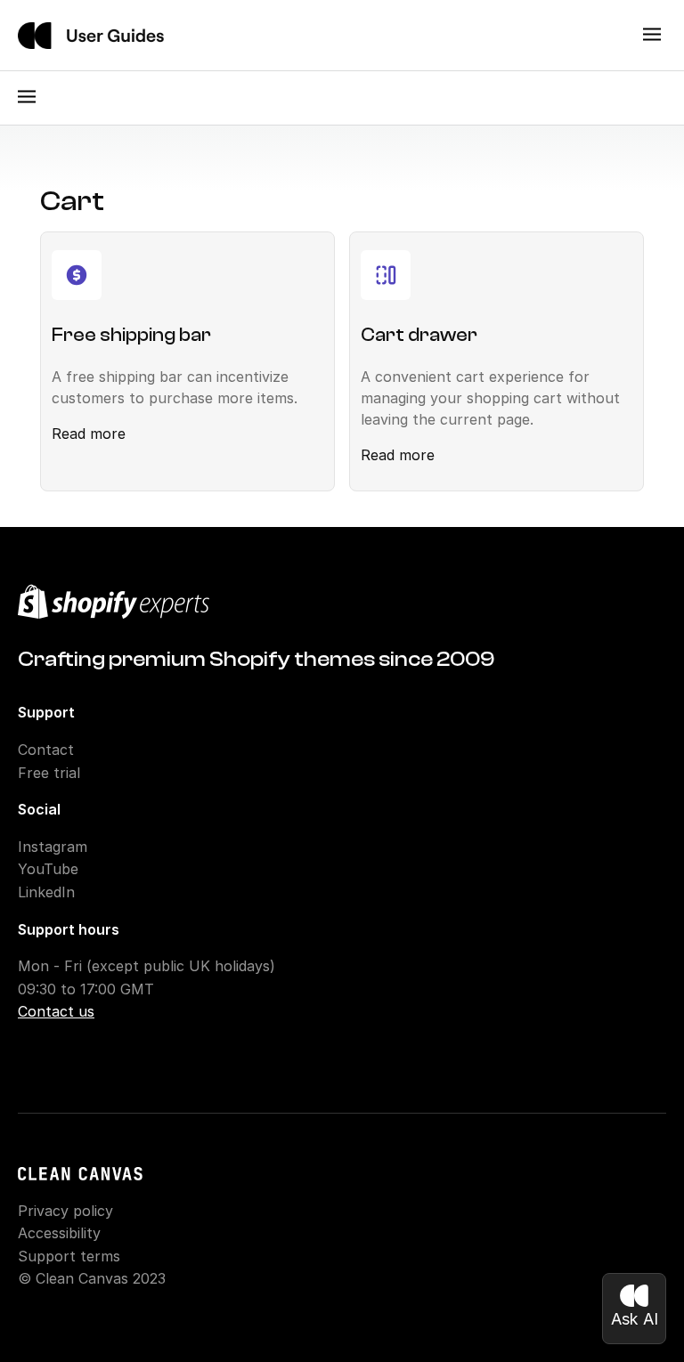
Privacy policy (65, 1211)
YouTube (48, 869)
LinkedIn (46, 892)
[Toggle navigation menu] (652, 36)
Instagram (52, 846)
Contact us (56, 1011)
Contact (46, 749)
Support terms (69, 1256)
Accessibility (59, 1233)
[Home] (91, 35)
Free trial (49, 773)
